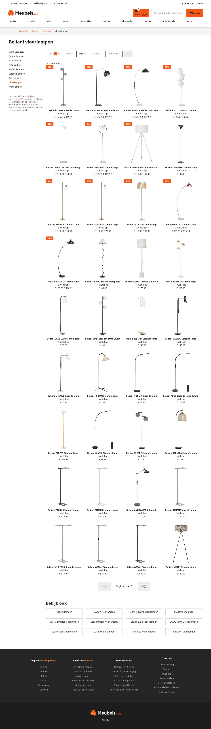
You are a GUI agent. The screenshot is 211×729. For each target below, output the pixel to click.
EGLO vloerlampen (184, 611)
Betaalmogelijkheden (124, 685)
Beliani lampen (64, 611)
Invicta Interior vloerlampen (64, 621)
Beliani (32, 96)
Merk (52, 53)
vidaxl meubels (83, 676)
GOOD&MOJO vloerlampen (184, 621)
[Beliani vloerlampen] (144, 586)
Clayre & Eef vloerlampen (144, 621)
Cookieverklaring (166, 692)
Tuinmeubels (169, 21)
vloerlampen (14, 99)
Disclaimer (174, 687)
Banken (13, 21)
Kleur (68, 53)
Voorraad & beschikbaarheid (124, 689)
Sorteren (114, 53)
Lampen (107, 21)
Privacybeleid (160, 687)
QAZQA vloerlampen (104, 611)
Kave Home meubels (83, 667)
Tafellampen (15, 78)
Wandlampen (15, 86)
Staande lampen (17, 73)
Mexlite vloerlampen (144, 631)
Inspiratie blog (167, 664)
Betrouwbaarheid (166, 683)
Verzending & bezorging (124, 671)
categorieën (49, 660)
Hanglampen (15, 60)
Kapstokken (86, 21)
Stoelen (31, 21)
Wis (128, 53)
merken (88, 660)
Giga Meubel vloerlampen (104, 621)
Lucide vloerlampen (104, 631)
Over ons (166, 673)
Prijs (81, 53)
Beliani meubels (83, 685)
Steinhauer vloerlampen (64, 631)
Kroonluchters (15, 65)
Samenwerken (167, 678)
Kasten (66, 21)
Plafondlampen (16, 69)
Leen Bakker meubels (83, 689)
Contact (199, 3)
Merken (189, 21)
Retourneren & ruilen (124, 667)
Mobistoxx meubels (83, 671)
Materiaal (97, 53)
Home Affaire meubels (83, 680)
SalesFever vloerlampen (183, 631)
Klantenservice (186, 3)
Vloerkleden (127, 21)
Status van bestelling (124, 676)
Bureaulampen (16, 56)
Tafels (48, 21)
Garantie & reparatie (124, 680)
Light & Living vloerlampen (144, 611)
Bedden (148, 21)
